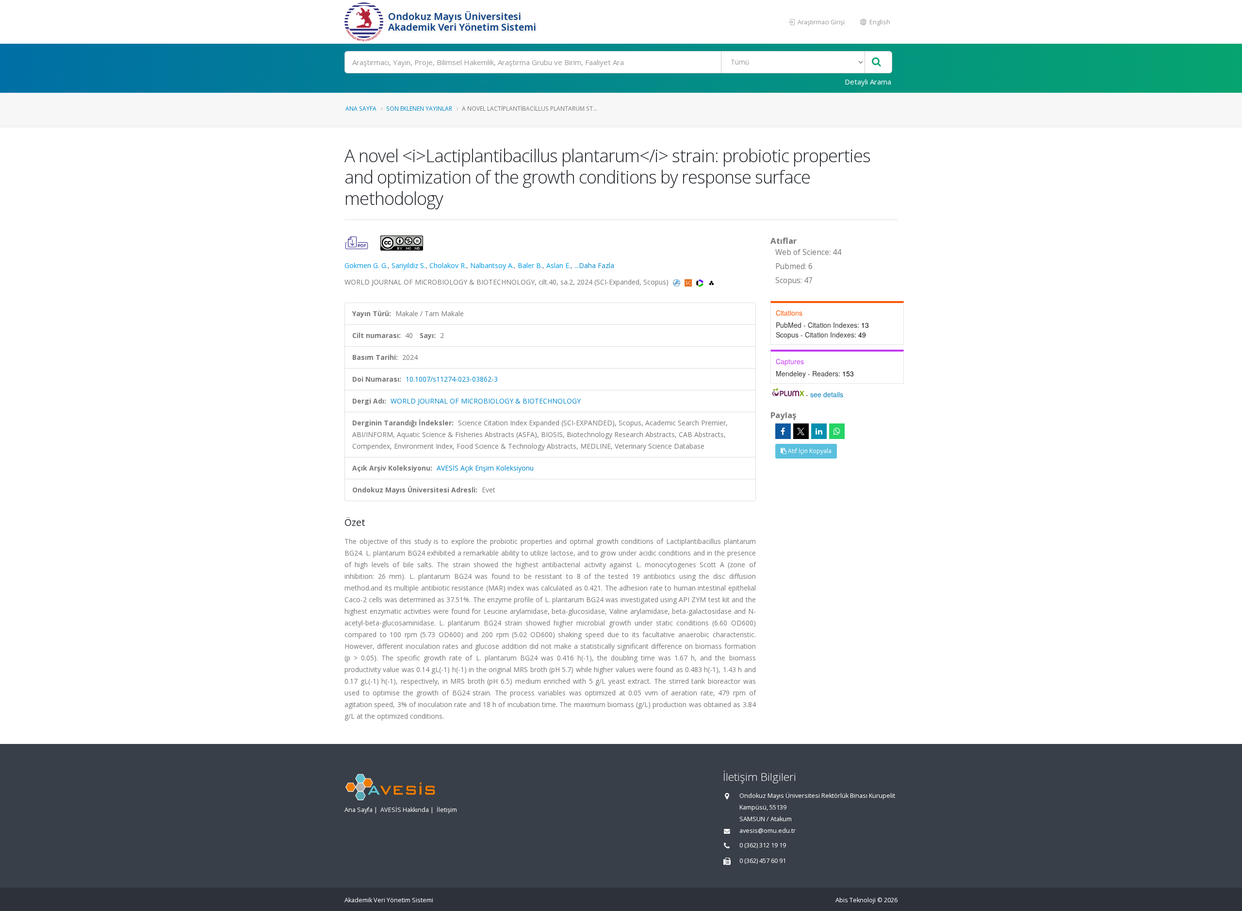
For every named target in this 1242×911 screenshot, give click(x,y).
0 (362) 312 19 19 (762, 845)
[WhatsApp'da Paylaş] (837, 431)
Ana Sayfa (360, 108)
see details (826, 394)
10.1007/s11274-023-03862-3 (452, 379)
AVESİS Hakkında (404, 810)
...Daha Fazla (594, 265)
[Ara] (876, 62)
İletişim (447, 810)
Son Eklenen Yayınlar (419, 108)
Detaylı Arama (868, 81)
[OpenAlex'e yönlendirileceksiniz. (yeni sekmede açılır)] (711, 282)
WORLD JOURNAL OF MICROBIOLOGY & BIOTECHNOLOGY (486, 400)
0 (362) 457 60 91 (762, 861)
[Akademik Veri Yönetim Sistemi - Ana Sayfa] (365, 22)
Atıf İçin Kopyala (809, 451)
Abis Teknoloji (855, 900)
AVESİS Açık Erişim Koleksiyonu (485, 467)
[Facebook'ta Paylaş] (783, 431)
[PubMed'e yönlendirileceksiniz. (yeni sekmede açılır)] (677, 282)
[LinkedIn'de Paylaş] (819, 431)
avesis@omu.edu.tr (767, 831)
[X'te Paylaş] (801, 431)
